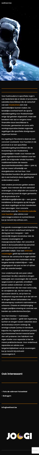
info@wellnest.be (9, 407)
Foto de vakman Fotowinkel (15, 391)
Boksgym (7, 396)
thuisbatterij (14, 105)
